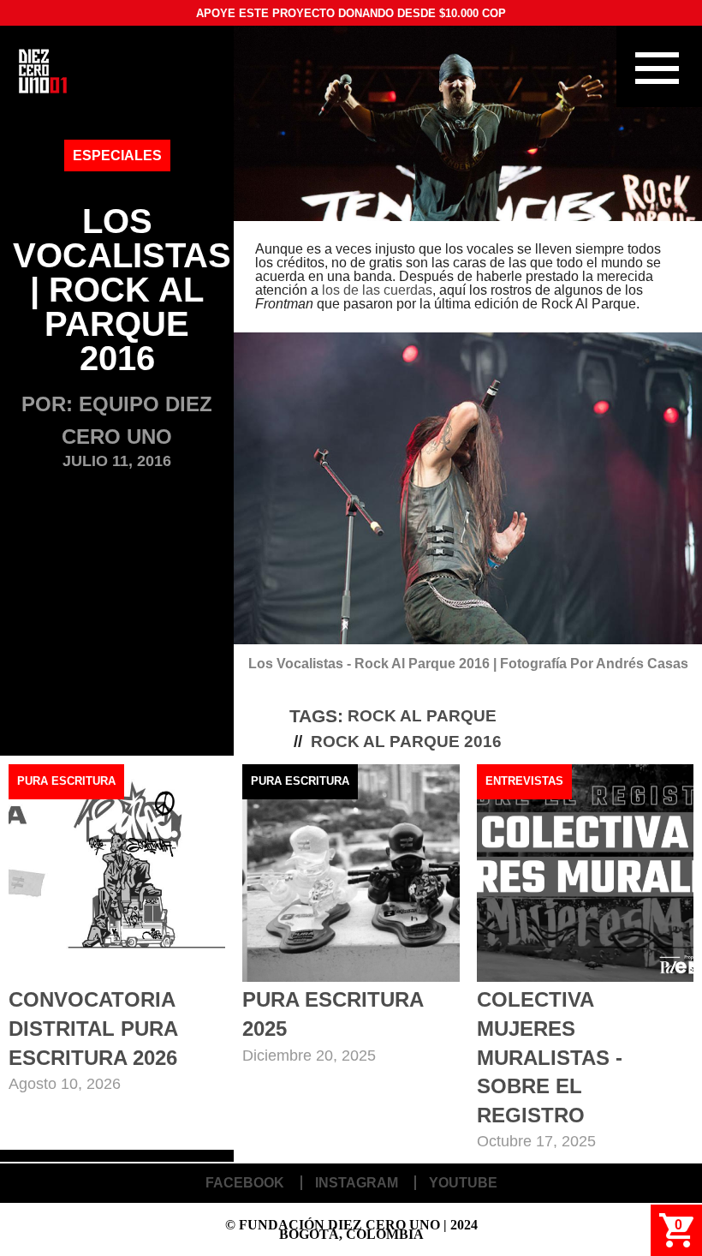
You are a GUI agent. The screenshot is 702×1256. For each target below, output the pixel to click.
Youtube (463, 1182)
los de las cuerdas (377, 290)
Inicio (43, 71)
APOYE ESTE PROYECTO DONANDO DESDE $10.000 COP (351, 13)
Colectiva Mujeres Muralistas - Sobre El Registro (549, 1057)
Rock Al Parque (422, 716)
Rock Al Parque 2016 (406, 742)
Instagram (356, 1182)
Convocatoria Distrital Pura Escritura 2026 (93, 1028)
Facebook (244, 1182)
